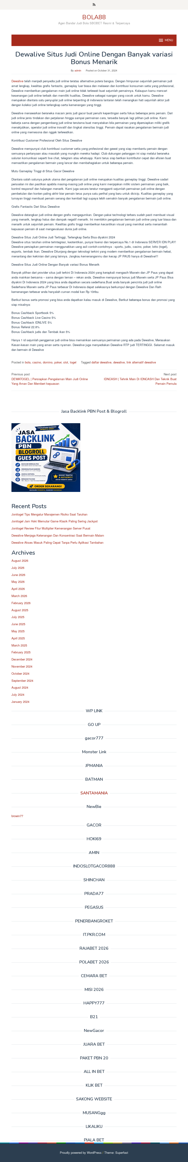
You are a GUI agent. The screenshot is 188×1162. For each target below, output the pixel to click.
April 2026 (18, 588)
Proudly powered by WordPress (81, 1152)
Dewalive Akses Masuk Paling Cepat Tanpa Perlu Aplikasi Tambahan (57, 542)
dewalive (119, 362)
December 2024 (21, 659)
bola (27, 362)
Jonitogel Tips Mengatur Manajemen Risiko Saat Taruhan (49, 514)
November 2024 (21, 666)
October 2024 (20, 673)
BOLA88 (94, 17)
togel (73, 362)
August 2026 (19, 560)
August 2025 (19, 610)
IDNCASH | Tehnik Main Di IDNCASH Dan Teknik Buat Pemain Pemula (140, 379)
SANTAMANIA (94, 793)
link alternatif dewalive (141, 362)
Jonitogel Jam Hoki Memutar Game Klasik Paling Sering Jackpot (54, 521)
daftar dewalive (101, 362)
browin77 (17, 816)
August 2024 (19, 687)
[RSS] (94, 5)
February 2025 (20, 652)
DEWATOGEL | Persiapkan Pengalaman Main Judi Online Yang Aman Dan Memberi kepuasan (49, 379)
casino (36, 362)
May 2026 (18, 581)
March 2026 (19, 596)
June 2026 (18, 575)
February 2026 (20, 603)
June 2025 (18, 624)
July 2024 (17, 694)
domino (48, 362)
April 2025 (18, 638)
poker (57, 362)
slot (65, 362)
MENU (169, 40)
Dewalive (17, 81)
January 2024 (20, 701)
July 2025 (17, 617)
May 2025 (18, 631)
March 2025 (19, 645)
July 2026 (17, 567)
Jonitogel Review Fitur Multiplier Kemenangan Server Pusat (50, 528)
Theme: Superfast (116, 1152)
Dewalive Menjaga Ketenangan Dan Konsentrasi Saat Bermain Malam (57, 535)
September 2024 (22, 680)
